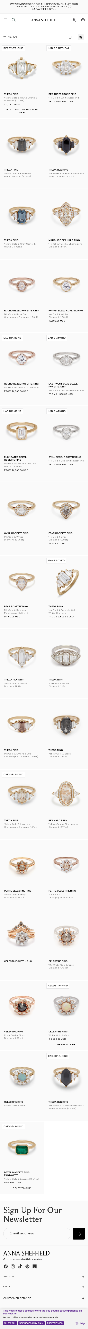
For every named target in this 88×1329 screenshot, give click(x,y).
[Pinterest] (27, 1266)
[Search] (13, 19)
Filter (12, 37)
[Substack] (34, 1266)
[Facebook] (5, 1266)
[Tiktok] (20, 1266)
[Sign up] (79, 1234)
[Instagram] (12, 1266)
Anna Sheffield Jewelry (27, 1259)
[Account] (74, 19)
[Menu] (5, 19)
